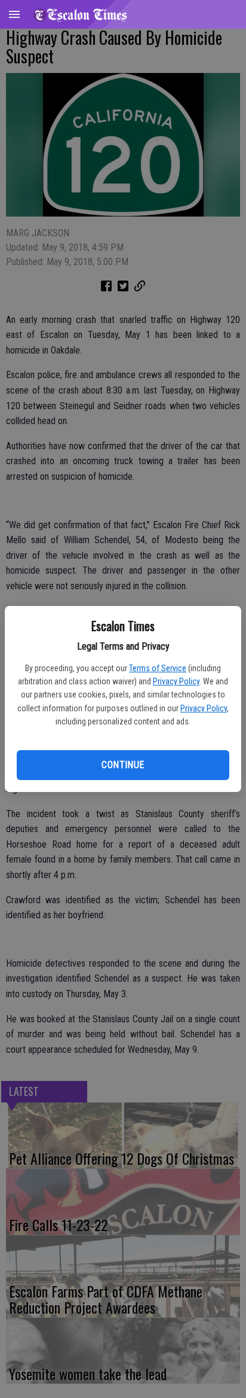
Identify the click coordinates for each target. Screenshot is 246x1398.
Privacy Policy (176, 681)
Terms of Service (157, 668)
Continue (123, 764)
